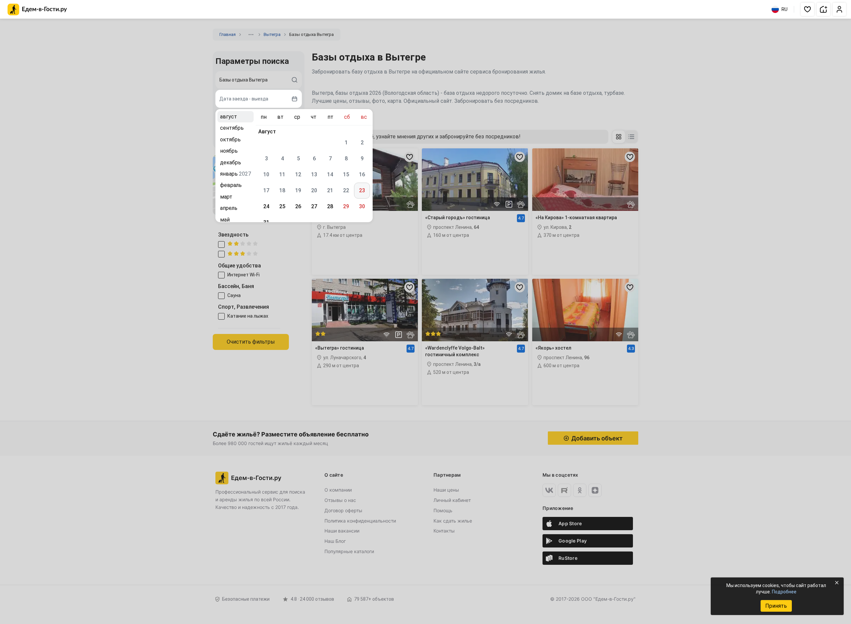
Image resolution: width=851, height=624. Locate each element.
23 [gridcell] (362, 190)
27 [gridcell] (314, 206)
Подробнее (784, 591)
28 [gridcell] (330, 206)
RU (785, 9)
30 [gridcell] (362, 206)
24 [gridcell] (266, 206)
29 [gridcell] (346, 206)
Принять (776, 606)
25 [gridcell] (282, 206)
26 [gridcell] (298, 206)
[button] (807, 9)
